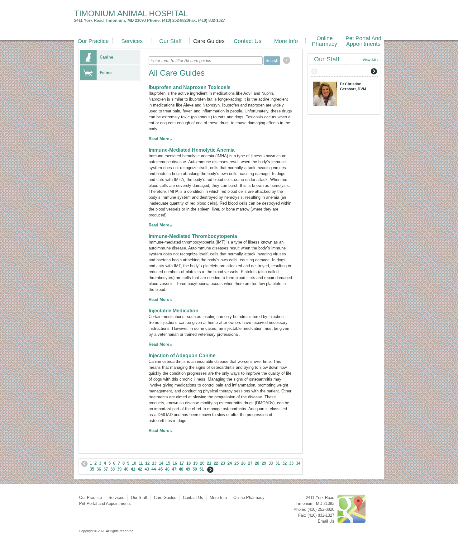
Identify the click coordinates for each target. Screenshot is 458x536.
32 (284, 463)
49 (188, 469)
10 (134, 463)
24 (229, 463)
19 (195, 463)
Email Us (326, 521)
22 (216, 463)
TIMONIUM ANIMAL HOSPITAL (131, 13)
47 (174, 469)
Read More (159, 138)
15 (168, 463)
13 (154, 463)
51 (201, 469)
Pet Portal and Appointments (363, 41)
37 (105, 469)
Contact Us (247, 41)
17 (181, 463)
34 (298, 463)
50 (195, 469)
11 (141, 463)
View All (369, 60)
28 (257, 463)
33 (291, 463)
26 (243, 463)
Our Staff (170, 41)
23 (223, 463)
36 (99, 469)
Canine (106, 57)
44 (153, 469)
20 (202, 463)
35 (92, 469)
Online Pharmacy (324, 41)
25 (236, 463)
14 (161, 463)
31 (277, 463)
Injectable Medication (173, 310)
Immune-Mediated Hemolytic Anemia (192, 150)
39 (119, 469)
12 (147, 463)
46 (167, 469)
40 (126, 469)
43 (147, 469)
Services (132, 41)
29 (264, 463)
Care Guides (209, 41)
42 (140, 469)
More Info (286, 41)
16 (175, 463)
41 (133, 469)
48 (181, 469)
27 (250, 463)
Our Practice (93, 41)
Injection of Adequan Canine (182, 355)
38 (112, 469)
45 (160, 469)
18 (188, 463)
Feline (106, 72)
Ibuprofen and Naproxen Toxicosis (190, 87)
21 (209, 463)
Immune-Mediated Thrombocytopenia (193, 236)
